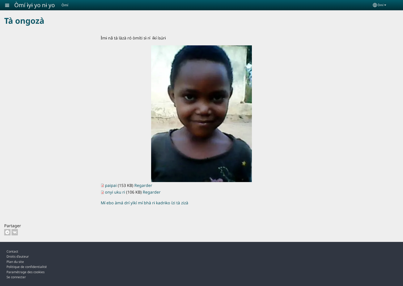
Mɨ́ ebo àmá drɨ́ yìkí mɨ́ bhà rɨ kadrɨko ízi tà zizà (144, 203)
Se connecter (16, 277)
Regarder (143, 185)
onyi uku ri (115, 192)
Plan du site (15, 262)
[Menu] (9, 5)
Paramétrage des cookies (25, 272)
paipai (111, 185)
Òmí (380, 5)
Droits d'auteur (18, 256)
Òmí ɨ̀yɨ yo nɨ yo (34, 5)
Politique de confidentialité (27, 267)
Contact (12, 251)
